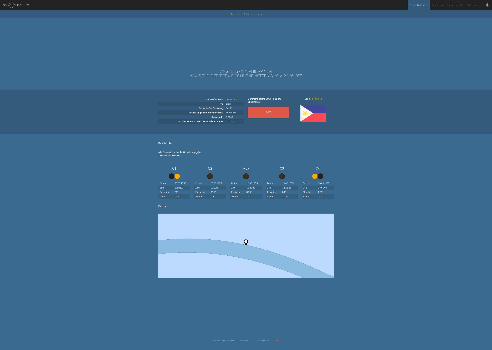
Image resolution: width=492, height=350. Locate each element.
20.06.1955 (231, 99)
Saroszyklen (438, 5)
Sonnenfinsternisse (419, 5)
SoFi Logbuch (473, 5)
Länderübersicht (455, 5)
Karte (259, 14)
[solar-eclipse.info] (16, 5)
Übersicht (234, 14)
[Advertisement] (246, 40)
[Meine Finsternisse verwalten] (487, 5)
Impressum (245, 340)
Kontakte (248, 14)
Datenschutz (263, 340)
